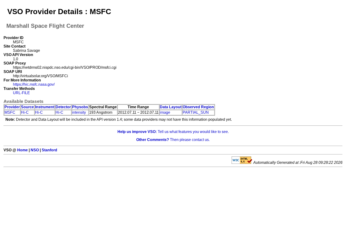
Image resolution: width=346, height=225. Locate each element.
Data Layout (170, 107)
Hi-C (25, 112)
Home (22, 150)
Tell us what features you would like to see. (173, 132)
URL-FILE (21, 93)
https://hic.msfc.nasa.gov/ (34, 84)
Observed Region (198, 107)
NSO (35, 150)
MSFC (9, 112)
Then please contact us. (173, 140)
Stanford (49, 150)
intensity (79, 112)
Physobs (80, 107)
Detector (63, 107)
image (165, 112)
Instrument (44, 107)
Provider (12, 107)
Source (27, 107)
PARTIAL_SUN (196, 112)
